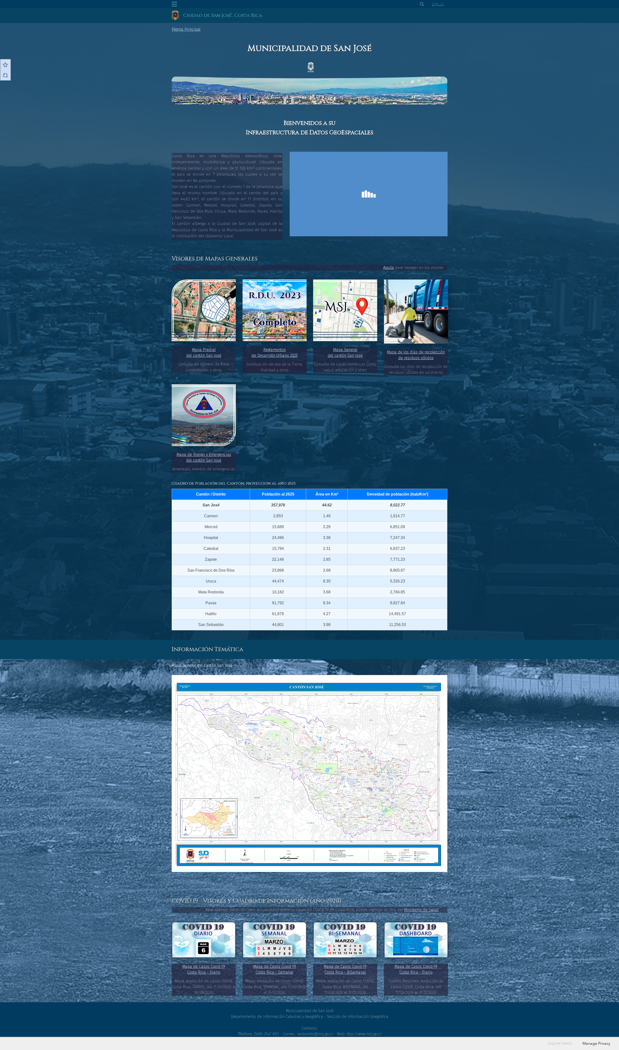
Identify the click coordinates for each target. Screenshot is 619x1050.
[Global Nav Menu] (174, 4)
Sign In (438, 4)
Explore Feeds (560, 1043)
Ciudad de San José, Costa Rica (222, 15)
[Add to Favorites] (5, 64)
